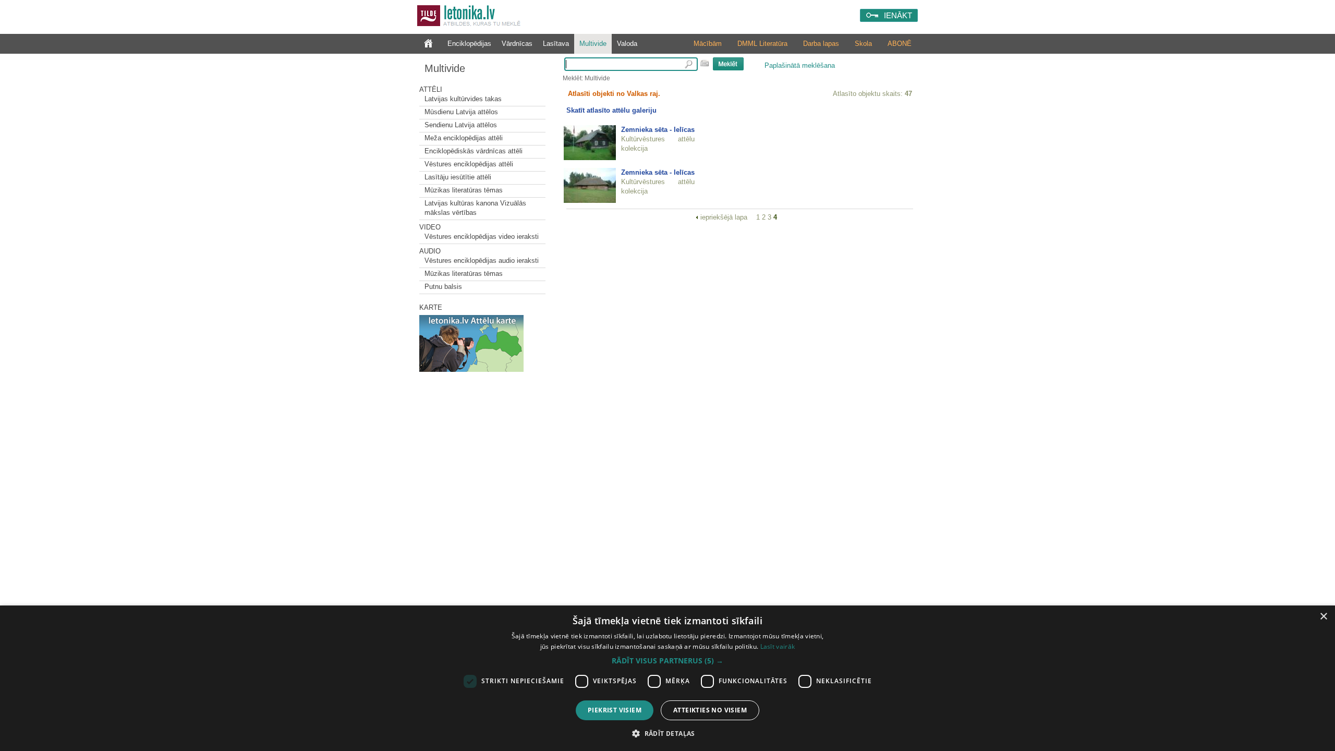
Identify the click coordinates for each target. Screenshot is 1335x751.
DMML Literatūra (762, 43)
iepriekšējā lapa (724, 217)
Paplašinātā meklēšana (799, 65)
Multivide (592, 43)
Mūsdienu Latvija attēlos (461, 112)
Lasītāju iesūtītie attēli (457, 177)
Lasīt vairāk (777, 646)
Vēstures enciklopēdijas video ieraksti (481, 236)
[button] (667, 660)
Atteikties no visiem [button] (710, 710)
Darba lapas (821, 43)
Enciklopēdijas (469, 43)
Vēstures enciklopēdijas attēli (468, 164)
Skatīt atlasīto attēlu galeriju (611, 110)
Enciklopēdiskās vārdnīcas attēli (473, 151)
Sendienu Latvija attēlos (460, 125)
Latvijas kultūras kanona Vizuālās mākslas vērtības (475, 207)
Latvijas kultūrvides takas (463, 99)
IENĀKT (898, 15)
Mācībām (708, 43)
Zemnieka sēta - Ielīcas (658, 130)
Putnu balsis (443, 286)
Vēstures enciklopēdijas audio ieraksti (481, 260)
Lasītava (556, 43)
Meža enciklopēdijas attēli (463, 138)
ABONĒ (900, 43)
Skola (863, 43)
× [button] (1323, 617)
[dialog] (667, 678)
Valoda (627, 43)
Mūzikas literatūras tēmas (463, 190)
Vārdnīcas (517, 43)
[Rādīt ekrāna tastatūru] (704, 63)
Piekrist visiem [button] (614, 710)
